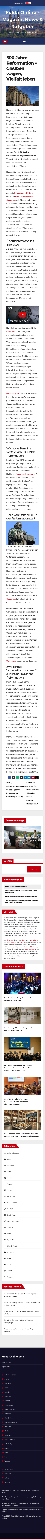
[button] (38, 837)
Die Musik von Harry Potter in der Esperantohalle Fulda (18, 999)
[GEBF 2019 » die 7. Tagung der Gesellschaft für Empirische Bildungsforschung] (22, 1087)
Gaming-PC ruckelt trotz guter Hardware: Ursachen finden (20, 1491)
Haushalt (10, 1209)
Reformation (11, 331)
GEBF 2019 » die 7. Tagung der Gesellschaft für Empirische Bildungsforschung (17, 1101)
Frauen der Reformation (25, 474)
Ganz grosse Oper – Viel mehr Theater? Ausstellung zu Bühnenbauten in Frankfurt (22, 1135)
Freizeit (9, 1190)
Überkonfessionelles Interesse (16, 886)
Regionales (10, 1240)
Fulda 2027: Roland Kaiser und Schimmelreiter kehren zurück (21, 1517)
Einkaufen (10, 1165)
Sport (9, 1264)
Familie (9, 1178)
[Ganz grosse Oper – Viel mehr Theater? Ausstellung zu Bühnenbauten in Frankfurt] (22, 1121)
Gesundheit (21, 940)
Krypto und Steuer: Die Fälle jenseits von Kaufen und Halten (21, 1511)
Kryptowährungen (13, 1221)
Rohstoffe (10, 1252)
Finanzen (10, 940)
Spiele (9, 1258)
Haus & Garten (34, 940)
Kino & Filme (11, 1215)
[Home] (5, 41)
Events (9, 1172)
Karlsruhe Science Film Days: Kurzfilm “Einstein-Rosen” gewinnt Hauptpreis (32, 793)
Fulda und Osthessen (31, 947)
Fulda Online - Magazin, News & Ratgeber (22, 19)
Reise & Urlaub (12, 1246)
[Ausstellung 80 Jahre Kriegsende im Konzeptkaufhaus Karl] (22, 1016)
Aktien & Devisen (13, 1153)
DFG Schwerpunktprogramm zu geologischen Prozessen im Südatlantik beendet (16, 790)
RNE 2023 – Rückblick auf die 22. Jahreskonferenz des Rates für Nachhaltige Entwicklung (18, 1067)
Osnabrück (11, 599)
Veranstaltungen (30, 949)
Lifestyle (10, 1227)
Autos (9, 1159)
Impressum (6, 1367)
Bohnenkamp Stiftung (23, 193)
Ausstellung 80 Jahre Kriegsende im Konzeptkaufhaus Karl (19, 1029)
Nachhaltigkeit (12, 393)
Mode (9, 1233)
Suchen (8, 861)
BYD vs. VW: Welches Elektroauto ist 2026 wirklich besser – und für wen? (20, 1504)
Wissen (13, 942)
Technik (22, 942)
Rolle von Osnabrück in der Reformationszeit (21, 896)
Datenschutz (6, 1362)
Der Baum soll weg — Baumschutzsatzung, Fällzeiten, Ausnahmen (21, 1498)
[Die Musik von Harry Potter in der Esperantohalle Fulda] (22, 984)
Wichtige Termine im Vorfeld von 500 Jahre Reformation (21, 892)
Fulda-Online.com (13, 1356)
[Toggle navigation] (24, 41)
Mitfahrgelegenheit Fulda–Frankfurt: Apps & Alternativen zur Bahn (22, 840)
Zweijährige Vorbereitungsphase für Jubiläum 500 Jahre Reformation (21, 902)
